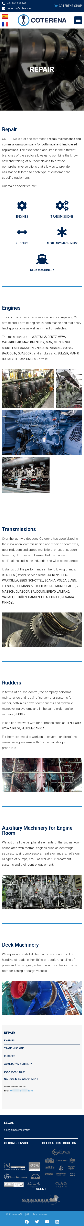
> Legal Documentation (17, 1129)
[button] (78, 20)
